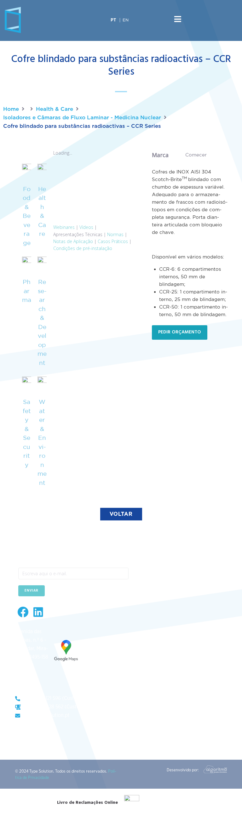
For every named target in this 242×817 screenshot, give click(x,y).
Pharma (26, 290)
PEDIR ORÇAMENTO (179, 332)
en (126, 20)
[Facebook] (23, 612)
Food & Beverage (27, 215)
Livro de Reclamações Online (87, 802)
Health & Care (54, 109)
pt (113, 20)
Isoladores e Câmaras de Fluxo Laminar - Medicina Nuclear (82, 117)
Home (11, 109)
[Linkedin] (38, 612)
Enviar (31, 590)
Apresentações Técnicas (77, 234)
